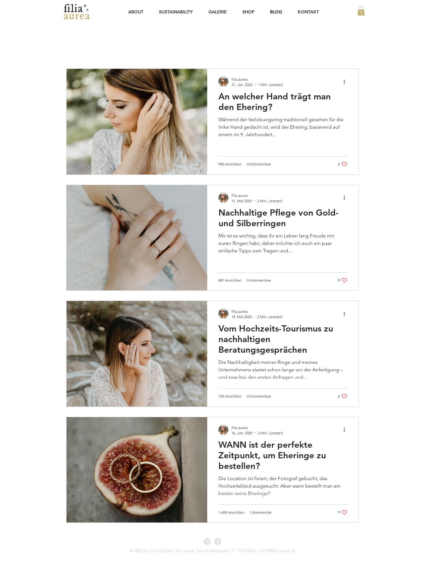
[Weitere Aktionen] (346, 81)
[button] (361, 11)
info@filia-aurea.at (278, 550)
